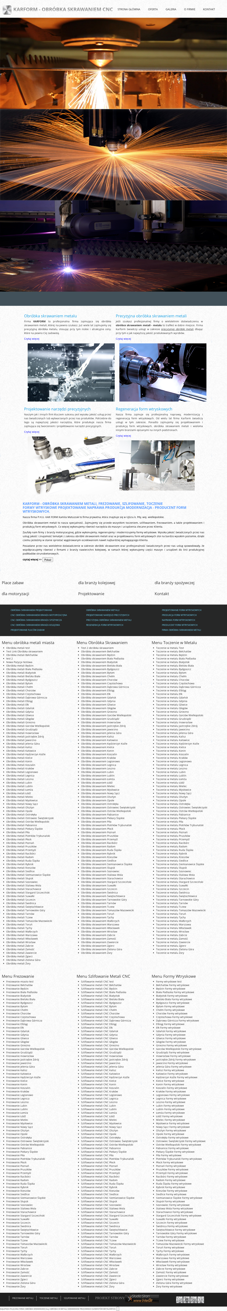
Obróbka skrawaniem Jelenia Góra (101, 733)
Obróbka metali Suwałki (20, 896)
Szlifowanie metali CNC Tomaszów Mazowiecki (108, 1244)
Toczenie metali (49, 1298)
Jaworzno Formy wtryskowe (172, 1063)
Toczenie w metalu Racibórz (172, 843)
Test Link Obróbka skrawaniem (24, 651)
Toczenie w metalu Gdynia (171, 701)
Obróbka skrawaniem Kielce (97, 747)
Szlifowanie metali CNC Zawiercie (101, 1275)
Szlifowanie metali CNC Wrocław (100, 1265)
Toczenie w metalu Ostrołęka (173, 804)
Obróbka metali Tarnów (20, 913)
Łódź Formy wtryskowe (169, 1116)
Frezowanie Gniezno (18, 1045)
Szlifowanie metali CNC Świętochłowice (104, 1229)
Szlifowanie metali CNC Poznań (99, 1166)
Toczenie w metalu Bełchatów (173, 651)
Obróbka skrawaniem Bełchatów (100, 651)
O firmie (189, 9)
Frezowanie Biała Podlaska (21, 992)
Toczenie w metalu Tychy (171, 917)
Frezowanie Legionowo (19, 1095)
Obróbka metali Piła (18, 832)
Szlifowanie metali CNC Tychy (98, 1251)
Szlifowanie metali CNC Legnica (99, 1098)
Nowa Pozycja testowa (19, 662)
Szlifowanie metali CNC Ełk (97, 1027)
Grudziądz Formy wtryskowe (172, 1052)
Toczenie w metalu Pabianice (173, 814)
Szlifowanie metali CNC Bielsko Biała (102, 999)
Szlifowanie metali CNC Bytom (99, 1006)
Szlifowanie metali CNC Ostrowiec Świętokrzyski (109, 1141)
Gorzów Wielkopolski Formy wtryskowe (178, 1049)
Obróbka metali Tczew (19, 917)
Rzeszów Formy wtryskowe (171, 1190)
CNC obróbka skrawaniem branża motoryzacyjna (39, 615)
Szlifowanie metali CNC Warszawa (101, 1258)
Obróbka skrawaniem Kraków (98, 757)
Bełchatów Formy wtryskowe (172, 985)
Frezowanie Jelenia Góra (20, 1066)
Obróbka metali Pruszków (21, 846)
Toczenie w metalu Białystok (172, 662)
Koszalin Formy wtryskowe (171, 1088)
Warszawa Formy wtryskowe (172, 1258)
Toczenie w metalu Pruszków (173, 835)
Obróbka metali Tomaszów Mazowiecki (29, 921)
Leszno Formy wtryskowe (170, 1102)
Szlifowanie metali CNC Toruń (98, 1247)
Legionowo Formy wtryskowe (173, 1095)
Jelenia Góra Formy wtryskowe (174, 1066)
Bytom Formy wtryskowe (170, 1006)
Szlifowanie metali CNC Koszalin (100, 1088)
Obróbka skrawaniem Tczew (97, 906)
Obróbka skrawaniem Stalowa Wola (102, 874)
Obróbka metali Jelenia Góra (23, 743)
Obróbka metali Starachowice (23, 889)
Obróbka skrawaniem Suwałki (98, 885)
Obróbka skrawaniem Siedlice (98, 860)
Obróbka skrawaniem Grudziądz (100, 718)
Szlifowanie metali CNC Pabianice (101, 1148)
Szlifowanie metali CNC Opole (98, 1134)
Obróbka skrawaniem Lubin (97, 772)
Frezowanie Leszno (17, 1102)
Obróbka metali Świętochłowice (24, 906)
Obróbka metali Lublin (19, 786)
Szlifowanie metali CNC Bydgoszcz (101, 1002)
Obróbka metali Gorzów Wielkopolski (28, 726)
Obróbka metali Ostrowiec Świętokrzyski (30, 818)
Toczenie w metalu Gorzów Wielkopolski (179, 715)
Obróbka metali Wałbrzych (22, 931)
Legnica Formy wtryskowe (171, 1098)
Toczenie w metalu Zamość (172, 938)
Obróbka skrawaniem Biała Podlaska (102, 658)
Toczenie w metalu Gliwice (171, 704)
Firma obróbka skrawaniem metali (181, 629)
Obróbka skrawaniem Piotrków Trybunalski (106, 825)
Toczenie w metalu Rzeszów (172, 857)
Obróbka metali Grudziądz (22, 729)
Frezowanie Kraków (17, 1091)
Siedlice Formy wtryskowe (171, 1194)
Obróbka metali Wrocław (20, 942)
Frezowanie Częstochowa (21, 1017)
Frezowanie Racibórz (18, 1176)
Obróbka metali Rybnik (19, 864)
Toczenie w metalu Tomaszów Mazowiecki (181, 910)
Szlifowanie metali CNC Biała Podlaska (103, 992)
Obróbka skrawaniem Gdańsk (98, 697)
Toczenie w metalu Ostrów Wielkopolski (179, 811)
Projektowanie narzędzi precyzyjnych (57, 408)
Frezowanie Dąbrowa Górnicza (24, 1020)
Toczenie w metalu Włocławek (173, 928)
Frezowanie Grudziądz (19, 1052)
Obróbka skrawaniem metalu (50, 315)
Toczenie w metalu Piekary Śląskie (176, 818)
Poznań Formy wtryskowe (171, 1166)
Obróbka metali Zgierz (19, 956)
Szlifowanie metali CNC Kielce (98, 1080)
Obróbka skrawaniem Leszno (98, 768)
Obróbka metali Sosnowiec (22, 882)
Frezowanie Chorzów (18, 1013)
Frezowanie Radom (17, 1180)
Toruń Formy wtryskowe (170, 1247)
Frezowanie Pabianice (19, 1148)
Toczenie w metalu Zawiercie (173, 942)
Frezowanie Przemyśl (18, 1173)
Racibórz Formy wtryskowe (171, 1176)
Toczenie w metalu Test (170, 648)
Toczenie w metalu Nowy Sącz (174, 793)
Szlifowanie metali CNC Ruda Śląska (102, 1183)
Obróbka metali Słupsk (19, 878)
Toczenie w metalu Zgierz (171, 945)
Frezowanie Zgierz (17, 1279)
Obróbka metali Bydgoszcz (22, 679)
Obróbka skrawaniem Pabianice (100, 814)
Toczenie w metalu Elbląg (171, 690)
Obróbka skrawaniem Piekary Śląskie (102, 818)
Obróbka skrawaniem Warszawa (100, 924)
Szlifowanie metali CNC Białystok (100, 995)
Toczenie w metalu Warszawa (173, 924)
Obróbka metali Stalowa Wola (23, 885)
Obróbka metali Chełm (19, 687)
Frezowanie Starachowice (21, 1212)
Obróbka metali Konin (19, 761)
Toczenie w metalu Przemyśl (173, 839)
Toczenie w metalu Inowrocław (174, 722)
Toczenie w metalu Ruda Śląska (174, 850)
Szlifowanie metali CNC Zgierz (99, 1279)
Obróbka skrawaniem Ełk (95, 694)
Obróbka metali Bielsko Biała (23, 676)
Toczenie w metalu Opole (171, 800)
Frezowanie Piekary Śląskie (22, 1151)
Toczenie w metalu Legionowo (174, 761)
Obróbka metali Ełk (17, 704)
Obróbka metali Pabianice (21, 825)
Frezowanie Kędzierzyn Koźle (23, 1077)
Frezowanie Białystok (18, 995)
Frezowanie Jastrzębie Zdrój (22, 1059)
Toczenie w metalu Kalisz (171, 736)
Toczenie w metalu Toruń (171, 913)
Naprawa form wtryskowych (178, 620)
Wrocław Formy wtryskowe (171, 1265)
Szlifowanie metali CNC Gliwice (99, 1038)
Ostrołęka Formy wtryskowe (172, 1137)
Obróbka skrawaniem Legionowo (100, 761)
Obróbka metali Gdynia (20, 711)
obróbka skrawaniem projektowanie (31, 610)
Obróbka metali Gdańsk (20, 708)
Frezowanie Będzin (17, 988)
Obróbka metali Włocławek (22, 938)
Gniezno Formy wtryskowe (171, 1045)
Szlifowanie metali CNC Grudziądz (101, 1052)
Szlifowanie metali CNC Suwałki (99, 1219)
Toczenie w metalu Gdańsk (172, 697)
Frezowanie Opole (16, 1134)
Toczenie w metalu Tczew (171, 906)
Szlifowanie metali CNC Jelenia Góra (102, 1066)
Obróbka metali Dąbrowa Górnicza (26, 697)
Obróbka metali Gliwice (20, 715)
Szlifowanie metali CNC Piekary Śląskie (104, 1151)
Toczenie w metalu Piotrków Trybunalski (180, 825)
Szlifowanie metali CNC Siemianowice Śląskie (107, 1197)
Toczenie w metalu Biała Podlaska (176, 658)
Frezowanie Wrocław (18, 1265)
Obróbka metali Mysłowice (22, 800)
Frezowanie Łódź (16, 1116)
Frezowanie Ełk (15, 1027)
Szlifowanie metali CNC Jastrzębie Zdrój (104, 1059)
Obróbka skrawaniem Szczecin (99, 889)
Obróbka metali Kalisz (19, 747)
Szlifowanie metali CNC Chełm (99, 1010)
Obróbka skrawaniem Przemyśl (99, 839)
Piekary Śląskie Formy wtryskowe (175, 1151)
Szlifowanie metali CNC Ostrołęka (101, 1137)
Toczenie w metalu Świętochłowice (176, 896)
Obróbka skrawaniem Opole (97, 800)
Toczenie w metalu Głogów (172, 708)
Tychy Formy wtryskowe (170, 1251)
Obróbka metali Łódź (18, 793)
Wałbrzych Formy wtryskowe (173, 1254)
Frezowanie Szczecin (18, 1222)
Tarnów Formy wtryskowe (171, 1236)
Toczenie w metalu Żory (170, 952)
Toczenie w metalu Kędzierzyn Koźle (177, 743)
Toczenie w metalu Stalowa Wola (175, 874)
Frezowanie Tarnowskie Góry (23, 1233)
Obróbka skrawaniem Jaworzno (99, 729)
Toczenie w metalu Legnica (172, 765)
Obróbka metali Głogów (20, 718)
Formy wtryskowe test (169, 981)
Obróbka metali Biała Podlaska (24, 669)
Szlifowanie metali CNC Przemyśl (100, 1173)
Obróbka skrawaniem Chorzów (99, 679)
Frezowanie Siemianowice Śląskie (26, 1197)
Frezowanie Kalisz (16, 1070)
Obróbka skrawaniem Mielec (98, 786)
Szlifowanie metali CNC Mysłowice (101, 1123)
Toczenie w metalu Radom (171, 846)
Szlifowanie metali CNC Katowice (100, 1073)
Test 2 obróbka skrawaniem (97, 648)
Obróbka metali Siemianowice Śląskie (28, 874)
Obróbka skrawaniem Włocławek (100, 928)
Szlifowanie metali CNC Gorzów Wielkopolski (107, 1049)
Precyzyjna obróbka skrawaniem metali (151, 315)
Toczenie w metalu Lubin (171, 772)
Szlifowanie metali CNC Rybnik (99, 1187)
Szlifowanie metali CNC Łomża (99, 1112)
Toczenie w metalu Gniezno (172, 711)
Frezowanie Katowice (18, 1073)
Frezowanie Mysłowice (19, 1123)
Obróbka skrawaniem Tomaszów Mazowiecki (107, 910)
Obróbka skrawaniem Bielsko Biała (101, 665)
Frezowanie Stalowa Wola (21, 1208)
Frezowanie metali (22, 1298)
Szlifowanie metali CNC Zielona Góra (102, 1283)
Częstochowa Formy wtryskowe (174, 1017)
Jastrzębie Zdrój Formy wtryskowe (176, 1059)
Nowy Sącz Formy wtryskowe (173, 1127)
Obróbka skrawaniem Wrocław (99, 931)
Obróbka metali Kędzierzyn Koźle (26, 754)
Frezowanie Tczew (17, 1240)
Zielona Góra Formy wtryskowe (174, 1283)
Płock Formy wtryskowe (169, 1162)
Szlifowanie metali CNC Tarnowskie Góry (105, 1233)
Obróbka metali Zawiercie (21, 952)
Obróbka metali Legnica (20, 775)
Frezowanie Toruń (16, 1247)
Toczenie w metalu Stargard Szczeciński (179, 882)
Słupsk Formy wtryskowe (170, 1201)
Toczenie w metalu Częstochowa (175, 683)
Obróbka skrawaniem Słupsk (98, 867)
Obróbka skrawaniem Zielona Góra (101, 949)
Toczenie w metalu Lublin (171, 775)
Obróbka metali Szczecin (20, 899)
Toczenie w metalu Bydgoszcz (173, 669)
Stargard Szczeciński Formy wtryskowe (178, 1215)
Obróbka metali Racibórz (21, 853)
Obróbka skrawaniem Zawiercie (99, 942)
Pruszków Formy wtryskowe (172, 1169)
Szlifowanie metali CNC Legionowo (101, 1095)
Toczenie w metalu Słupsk (171, 867)
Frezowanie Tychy (16, 1251)
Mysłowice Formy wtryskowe (172, 1123)
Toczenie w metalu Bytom (171, 672)
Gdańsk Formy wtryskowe (171, 1031)
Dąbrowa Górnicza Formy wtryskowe (177, 1020)
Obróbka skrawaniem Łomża (98, 779)
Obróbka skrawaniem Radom (98, 846)
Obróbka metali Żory (18, 963)
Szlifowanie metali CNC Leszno (99, 1102)
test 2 (9, 658)
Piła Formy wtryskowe (168, 1155)
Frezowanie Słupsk (17, 1201)
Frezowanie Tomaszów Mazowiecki (26, 1244)
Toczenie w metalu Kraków (172, 757)
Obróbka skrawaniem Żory (96, 952)
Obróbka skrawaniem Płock (97, 828)
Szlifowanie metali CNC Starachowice (103, 1212)
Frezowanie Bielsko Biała (20, 999)
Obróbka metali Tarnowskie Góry (25, 910)
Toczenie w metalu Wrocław (172, 931)
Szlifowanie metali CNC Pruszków (100, 1169)
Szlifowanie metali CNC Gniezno (100, 1045)
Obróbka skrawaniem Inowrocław (101, 722)
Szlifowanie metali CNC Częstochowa (103, 1017)
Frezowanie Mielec (17, 1119)
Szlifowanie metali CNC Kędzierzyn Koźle (105, 1077)
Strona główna (129, 9)
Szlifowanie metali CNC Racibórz (100, 1176)
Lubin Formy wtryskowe (170, 1105)
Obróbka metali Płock (18, 839)
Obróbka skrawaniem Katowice (99, 740)
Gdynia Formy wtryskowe (171, 1034)
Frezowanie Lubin (16, 1105)
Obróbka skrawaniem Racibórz (99, 843)
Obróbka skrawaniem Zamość (98, 938)
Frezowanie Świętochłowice (22, 1229)
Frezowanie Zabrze (17, 1268)
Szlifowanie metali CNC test (97, 981)
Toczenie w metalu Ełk (169, 694)
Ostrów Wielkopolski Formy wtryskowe (178, 1144)
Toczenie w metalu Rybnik (171, 853)
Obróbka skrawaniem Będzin (98, 655)
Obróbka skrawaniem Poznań (98, 832)
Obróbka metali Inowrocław (22, 733)
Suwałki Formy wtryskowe (171, 1219)
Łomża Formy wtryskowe (170, 1112)
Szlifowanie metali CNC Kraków (99, 1091)
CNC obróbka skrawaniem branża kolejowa (35, 625)
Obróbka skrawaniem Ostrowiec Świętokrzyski (108, 807)
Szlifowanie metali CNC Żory (97, 1286)
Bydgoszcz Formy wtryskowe (172, 1002)
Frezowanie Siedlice (18, 1194)
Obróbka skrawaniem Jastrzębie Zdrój (103, 726)
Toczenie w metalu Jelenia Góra (174, 733)
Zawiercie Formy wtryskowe (172, 1275)
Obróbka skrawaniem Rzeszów (99, 857)
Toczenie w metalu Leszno (171, 768)
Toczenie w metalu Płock (170, 828)
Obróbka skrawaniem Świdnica (99, 892)
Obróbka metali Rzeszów (20, 867)
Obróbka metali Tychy (19, 928)
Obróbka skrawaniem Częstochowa (102, 683)
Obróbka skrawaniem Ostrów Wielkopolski (106, 811)
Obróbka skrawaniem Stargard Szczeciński (106, 882)
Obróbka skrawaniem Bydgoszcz (100, 669)
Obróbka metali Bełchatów (22, 655)
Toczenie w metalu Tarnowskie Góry (177, 899)
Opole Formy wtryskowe (170, 1134)
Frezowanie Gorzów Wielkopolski (25, 1049)
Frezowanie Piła (15, 1155)
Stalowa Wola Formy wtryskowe (174, 1208)
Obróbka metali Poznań (20, 843)
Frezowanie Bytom (17, 1006)
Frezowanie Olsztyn (17, 1130)
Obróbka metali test (18, 648)
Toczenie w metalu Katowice (173, 740)
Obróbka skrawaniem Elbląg (97, 690)
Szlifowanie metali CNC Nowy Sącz (101, 1127)
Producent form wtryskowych (180, 625)
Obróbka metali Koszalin (20, 765)
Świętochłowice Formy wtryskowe (175, 1229)
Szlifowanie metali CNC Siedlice (99, 1194)
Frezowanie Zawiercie (19, 1275)
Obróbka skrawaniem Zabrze (98, 935)
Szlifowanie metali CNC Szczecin (100, 1222)
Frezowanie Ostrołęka (19, 1137)
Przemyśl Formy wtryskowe (172, 1173)
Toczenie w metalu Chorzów (172, 679)
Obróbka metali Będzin (20, 665)
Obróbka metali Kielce (19, 757)
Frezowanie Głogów (17, 1041)
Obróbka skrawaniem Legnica (98, 765)
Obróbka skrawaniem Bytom (98, 672)
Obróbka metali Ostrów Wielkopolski (27, 821)
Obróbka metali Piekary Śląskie (24, 828)
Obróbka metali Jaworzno (21, 740)
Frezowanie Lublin (17, 1109)
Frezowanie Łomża (17, 1112)
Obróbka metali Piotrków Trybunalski (28, 835)
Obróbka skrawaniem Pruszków (99, 835)
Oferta (153, 9)
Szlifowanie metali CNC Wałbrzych (101, 1254)
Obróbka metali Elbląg (19, 701)
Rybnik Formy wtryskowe (170, 1187)
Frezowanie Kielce (16, 1080)
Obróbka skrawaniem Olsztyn (98, 796)
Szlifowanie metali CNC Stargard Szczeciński (107, 1215)
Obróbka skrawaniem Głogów (98, 708)
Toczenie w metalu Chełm (171, 676)
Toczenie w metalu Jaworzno (173, 729)
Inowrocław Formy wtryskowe (173, 1056)
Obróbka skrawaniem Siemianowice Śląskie (106, 864)
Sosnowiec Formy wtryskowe (173, 1205)
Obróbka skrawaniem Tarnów (98, 903)
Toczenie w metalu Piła (169, 821)
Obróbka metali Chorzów (21, 690)
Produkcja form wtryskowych (179, 615)
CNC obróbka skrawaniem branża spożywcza (36, 620)
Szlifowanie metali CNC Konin (98, 1084)
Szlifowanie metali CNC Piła (97, 1155)
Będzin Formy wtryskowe (170, 988)
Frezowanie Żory (16, 1286)
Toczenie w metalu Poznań (172, 832)
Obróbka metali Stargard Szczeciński (28, 892)
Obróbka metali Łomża (19, 789)
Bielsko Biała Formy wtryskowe (174, 999)
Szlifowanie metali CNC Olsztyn (99, 1130)
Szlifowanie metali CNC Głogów (99, 1041)
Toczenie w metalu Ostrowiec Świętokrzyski (181, 807)
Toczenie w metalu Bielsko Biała (175, 665)
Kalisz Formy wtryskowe (170, 1070)
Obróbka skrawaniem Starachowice (102, 878)
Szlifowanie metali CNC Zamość (99, 1272)
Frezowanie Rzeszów (18, 1190)
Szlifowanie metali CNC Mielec (99, 1119)
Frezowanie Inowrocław (20, 1056)
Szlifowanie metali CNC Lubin (98, 1105)
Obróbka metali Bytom (19, 683)
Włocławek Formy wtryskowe (173, 1261)
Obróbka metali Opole (19, 811)
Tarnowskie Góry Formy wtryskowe (176, 1233)
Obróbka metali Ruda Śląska (23, 860)
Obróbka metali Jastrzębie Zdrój (25, 736)
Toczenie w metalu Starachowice (175, 878)
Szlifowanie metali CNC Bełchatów (101, 985)
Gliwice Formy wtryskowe (171, 1038)
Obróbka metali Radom (20, 857)
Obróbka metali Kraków (20, 768)
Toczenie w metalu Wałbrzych (173, 921)
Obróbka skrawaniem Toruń (97, 913)
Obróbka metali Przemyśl (21, 850)
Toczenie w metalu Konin (171, 750)
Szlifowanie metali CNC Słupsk (99, 1201)
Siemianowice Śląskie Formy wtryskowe (179, 1197)
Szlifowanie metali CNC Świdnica (100, 1226)
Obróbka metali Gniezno (20, 722)
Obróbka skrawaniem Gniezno (99, 711)
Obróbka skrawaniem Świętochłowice (103, 896)
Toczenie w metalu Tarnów (172, 903)
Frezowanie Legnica (17, 1098)
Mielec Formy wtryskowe (170, 1119)
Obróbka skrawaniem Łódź (97, 782)
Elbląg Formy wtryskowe (170, 1024)
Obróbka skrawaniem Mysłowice (100, 789)
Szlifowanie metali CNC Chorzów (100, 1013)
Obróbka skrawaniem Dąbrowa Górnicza (105, 687)
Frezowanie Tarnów (17, 1236)
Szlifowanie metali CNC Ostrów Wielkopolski (107, 1144)
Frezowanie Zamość (17, 1272)
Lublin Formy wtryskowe (170, 1109)
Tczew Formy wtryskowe (170, 1240)
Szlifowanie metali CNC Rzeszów (100, 1190)
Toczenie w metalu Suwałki (172, 885)
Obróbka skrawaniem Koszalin (99, 754)
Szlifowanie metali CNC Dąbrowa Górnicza (106, 1020)
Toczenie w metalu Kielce (171, 747)
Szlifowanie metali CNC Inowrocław (102, 1056)
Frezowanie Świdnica (18, 1226)
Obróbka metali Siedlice (20, 871)
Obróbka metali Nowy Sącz (22, 804)
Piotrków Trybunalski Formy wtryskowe (179, 1158)
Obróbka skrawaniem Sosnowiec (100, 871)
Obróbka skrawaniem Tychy (97, 917)
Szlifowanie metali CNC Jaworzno (100, 1063)
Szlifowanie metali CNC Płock (98, 1162)
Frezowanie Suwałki (17, 1219)
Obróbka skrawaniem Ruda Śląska (101, 850)
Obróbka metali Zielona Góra (23, 960)
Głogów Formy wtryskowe (171, 1041)
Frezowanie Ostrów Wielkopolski (25, 1144)
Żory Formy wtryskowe (169, 1286)
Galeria (171, 9)
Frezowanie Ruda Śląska (20, 1183)
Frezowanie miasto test (20, 981)
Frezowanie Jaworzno (18, 1063)
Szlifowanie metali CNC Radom (99, 1180)
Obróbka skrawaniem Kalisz (97, 736)
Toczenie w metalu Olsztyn (172, 796)
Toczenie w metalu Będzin (171, 655)
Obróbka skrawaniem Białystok (99, 662)
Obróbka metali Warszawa (21, 935)
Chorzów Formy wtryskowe (171, 1013)
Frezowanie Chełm (17, 1010)
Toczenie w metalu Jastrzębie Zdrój (177, 726)
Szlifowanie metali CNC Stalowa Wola (103, 1208)
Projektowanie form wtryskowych (181, 610)
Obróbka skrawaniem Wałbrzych (100, 921)
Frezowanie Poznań (17, 1166)
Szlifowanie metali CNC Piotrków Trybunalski (107, 1158)
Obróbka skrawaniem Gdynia (98, 701)
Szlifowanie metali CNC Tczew (99, 1240)
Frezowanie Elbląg (17, 1024)
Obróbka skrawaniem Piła (96, 821)
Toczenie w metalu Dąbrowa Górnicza (178, 687)
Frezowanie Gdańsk (17, 1031)
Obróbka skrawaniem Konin (97, 750)
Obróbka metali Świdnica (21, 903)
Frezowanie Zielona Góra (20, 1283)
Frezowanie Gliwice (17, 1038)
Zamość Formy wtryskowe (171, 1272)
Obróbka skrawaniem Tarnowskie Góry (104, 899)
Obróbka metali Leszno (20, 779)
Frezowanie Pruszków (19, 1169)
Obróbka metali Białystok (21, 672)
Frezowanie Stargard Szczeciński (25, 1215)
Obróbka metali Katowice (21, 750)
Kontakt (209, 9)
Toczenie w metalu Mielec (171, 786)
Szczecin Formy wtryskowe (171, 1222)
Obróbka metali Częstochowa (23, 694)
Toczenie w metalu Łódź (170, 782)
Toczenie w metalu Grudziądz (173, 718)
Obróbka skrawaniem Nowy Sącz (100, 793)
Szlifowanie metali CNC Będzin (99, 988)
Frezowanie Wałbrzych (19, 1254)
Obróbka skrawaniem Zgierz (97, 945)
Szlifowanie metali (74, 1298)
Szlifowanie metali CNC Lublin (99, 1109)
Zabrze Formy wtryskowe (170, 1268)
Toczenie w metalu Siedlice (172, 860)
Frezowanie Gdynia (17, 1034)
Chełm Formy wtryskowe (170, 1010)
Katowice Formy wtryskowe (172, 1073)
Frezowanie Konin (16, 1084)
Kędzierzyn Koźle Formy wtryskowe (176, 1077)
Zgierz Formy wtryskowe (170, 1279)
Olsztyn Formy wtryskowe (171, 1130)
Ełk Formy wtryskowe (168, 1027)
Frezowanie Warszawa (19, 1258)
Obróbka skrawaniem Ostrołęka (99, 804)
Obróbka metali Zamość (20, 949)
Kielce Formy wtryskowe (170, 1080)
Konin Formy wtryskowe (170, 1084)
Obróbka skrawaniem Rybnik (98, 853)
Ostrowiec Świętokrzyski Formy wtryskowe (181, 1141)
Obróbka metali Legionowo (22, 772)
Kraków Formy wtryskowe (171, 1091)
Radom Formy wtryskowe (171, 1180)
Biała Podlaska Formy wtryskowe (175, 992)
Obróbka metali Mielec (19, 796)
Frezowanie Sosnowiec (19, 1205)
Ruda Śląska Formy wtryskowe (174, 1183)
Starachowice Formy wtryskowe (174, 1212)
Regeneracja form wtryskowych (144, 408)
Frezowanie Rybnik (17, 1187)
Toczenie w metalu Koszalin (172, 754)
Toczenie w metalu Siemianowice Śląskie (180, 864)
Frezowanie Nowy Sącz (19, 1127)
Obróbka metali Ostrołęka (21, 814)
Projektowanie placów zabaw (28, 629)
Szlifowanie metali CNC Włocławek (101, 1261)
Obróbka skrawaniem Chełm (98, 676)
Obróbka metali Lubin (19, 782)
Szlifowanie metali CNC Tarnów (99, 1236)
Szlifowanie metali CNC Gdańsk (99, 1031)
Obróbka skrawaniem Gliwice (98, 704)
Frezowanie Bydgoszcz (19, 1002)
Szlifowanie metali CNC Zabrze (99, 1268)
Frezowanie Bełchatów (19, 985)
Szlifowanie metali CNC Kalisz (98, 1070)
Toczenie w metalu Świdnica (173, 892)
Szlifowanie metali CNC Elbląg (99, 1024)
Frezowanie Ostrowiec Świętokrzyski (27, 1141)
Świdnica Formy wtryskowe (172, 1226)
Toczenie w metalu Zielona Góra (175, 949)
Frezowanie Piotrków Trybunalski (25, 1158)
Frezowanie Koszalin (18, 1088)
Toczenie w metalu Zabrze (171, 935)
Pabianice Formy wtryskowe (172, 1148)
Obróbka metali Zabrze (20, 945)
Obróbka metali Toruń (19, 924)
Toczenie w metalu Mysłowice (173, 789)
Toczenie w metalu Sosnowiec (173, 871)
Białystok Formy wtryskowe (172, 995)
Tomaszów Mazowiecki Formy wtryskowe (180, 1244)
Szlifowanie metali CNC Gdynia (99, 1034)
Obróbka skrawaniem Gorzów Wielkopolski (106, 715)
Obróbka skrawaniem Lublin (98, 775)
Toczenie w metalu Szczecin (172, 889)
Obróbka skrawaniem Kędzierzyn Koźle (104, 743)
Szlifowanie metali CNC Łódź (98, 1116)
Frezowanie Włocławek (19, 1261)
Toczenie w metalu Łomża (171, 779)
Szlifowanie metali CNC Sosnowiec (101, 1205)
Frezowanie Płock (16, 1162)
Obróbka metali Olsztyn (20, 807)
